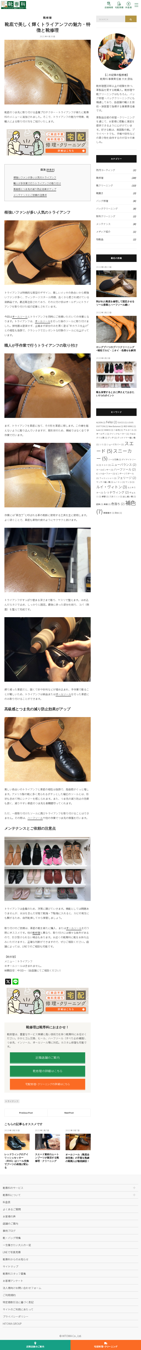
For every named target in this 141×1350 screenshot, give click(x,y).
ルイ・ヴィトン (111, 486)
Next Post (69, 1113)
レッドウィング (116, 492)
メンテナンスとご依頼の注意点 (30, 195)
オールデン (102, 433)
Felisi (111, 422)
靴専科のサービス (13, 1188)
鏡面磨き (108, 512)
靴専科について (12, 1195)
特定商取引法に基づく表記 (18, 1302)
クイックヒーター (119, 433)
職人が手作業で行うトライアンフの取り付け (37, 183)
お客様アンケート (13, 1281)
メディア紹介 (103, 231)
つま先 (118, 430)
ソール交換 (114, 459)
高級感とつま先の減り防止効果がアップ (34, 189)
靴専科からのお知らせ (15, 1259)
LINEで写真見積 (12, 1252)
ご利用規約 (9, 1295)
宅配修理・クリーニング (106, 1346)
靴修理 (47, 17)
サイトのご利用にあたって (18, 1309)
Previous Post (26, 1113)
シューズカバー (115, 444)
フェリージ (126, 477)
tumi (99, 430)
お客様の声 (9, 1216)
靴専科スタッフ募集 (14, 1273)
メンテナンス (103, 224)
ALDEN (100, 422)
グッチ (112, 437)
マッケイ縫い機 (104, 482)
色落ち (118, 504)
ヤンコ (129, 482)
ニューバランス (123, 464)
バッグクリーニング (107, 208)
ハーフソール (35, 818)
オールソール (20, 316)
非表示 (50, 169)
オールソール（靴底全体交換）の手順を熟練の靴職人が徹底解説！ (77, 1158)
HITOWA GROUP (12, 1323)
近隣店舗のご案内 (35, 1346)
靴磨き (99, 193)
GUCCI (122, 422)
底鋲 (99, 504)
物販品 (99, 239)
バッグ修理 (102, 201)
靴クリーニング (104, 185)
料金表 (6, 1202)
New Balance (116, 426)
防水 (118, 512)
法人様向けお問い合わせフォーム (22, 1288)
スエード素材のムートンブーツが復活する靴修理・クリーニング (47, 1157)
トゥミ (106, 465)
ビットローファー (105, 473)
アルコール (129, 430)
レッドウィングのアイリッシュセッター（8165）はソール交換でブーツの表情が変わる (16, 1161)
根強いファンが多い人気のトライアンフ (34, 177)
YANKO (108, 430)
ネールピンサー (104, 469)
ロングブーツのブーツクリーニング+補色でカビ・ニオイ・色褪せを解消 (116, 349)
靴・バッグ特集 (12, 1238)
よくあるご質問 (12, 1209)
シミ (102, 444)
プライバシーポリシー (15, 1316)
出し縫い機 (129, 496)
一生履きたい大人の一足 (17, 1245)
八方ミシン (115, 496)
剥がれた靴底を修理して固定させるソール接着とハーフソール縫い (115, 303)
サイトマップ (10, 1266)
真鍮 (107, 504)
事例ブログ (9, 1231)
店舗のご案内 (10, 1223)
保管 (105, 496)
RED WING (130, 426)
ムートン (119, 482)
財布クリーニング (105, 216)
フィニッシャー (107, 478)
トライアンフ (12, 1101)
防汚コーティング (105, 170)
